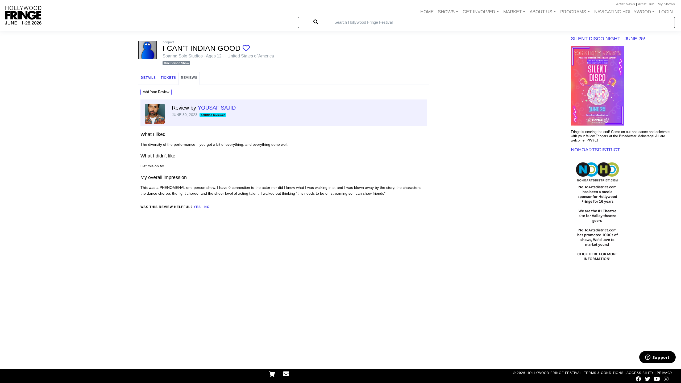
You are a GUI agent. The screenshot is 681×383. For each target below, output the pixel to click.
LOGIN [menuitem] (666, 11)
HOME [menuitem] (427, 11)
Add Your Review (156, 92)
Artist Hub (646, 4)
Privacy (664, 373)
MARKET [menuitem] (512, 11)
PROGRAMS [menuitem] (573, 11)
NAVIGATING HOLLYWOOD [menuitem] (622, 11)
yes (197, 207)
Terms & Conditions (604, 373)
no (207, 207)
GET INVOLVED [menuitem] (479, 11)
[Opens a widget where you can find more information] (657, 357)
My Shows (666, 4)
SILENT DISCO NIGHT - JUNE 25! (608, 38)
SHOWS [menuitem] (446, 11)
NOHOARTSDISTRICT (595, 149)
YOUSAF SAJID (217, 108)
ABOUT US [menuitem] (541, 11)
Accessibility (640, 373)
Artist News (625, 4)
